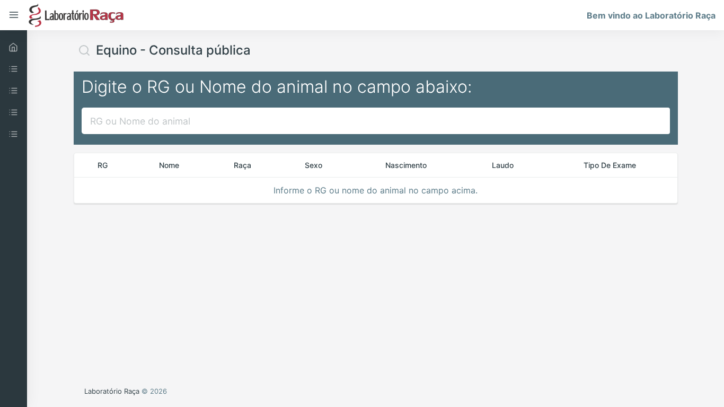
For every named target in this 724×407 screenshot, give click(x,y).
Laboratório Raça (111, 391)
